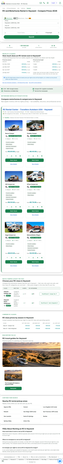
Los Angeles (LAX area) (50, 407)
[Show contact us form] (40, 3)
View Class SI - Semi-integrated (49, 303)
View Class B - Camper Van (49, 294)
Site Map (44, 459)
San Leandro (7, 416)
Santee (45, 416)
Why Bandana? (53, 457)
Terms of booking (54, 459)
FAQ (19, 457)
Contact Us (32, 462)
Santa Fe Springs (28, 416)
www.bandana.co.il (9, 457)
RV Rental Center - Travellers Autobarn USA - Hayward (27, 109)
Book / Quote (13, 160)
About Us (25, 457)
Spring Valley (7, 421)
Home (4, 8)
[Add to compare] (11, 156)
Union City (26, 421)
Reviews (5, 459)
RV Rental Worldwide (11, 8)
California (23, 8)
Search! (31, 37)
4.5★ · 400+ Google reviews (10, 88)
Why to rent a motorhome (38, 457)
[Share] (16, 156)
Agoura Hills (7, 407)
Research (13, 459)
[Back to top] (3, 461)
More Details (13, 164)
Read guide (13, 388)
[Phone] (44, 3)
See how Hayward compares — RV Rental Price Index (15, 82)
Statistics (21, 459)
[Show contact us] (60, 461)
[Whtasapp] (47, 3)
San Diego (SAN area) (29, 411)
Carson (25, 407)
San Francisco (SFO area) (50, 411)
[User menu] (60, 3)
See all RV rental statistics (35, 82)
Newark (6, 411)
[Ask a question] (20, 156)
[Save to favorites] (7, 156)
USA (18, 8)
